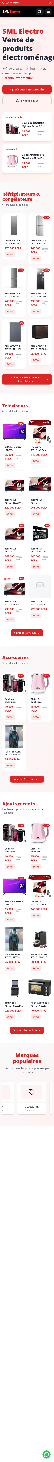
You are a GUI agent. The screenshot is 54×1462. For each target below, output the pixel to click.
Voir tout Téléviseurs (25, 632)
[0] (40, 11)
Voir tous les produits (25, 1030)
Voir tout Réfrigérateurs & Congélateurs (25, 379)
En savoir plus (29, 101)
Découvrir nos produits (29, 89)
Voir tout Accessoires (25, 779)
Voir (11, 254)
